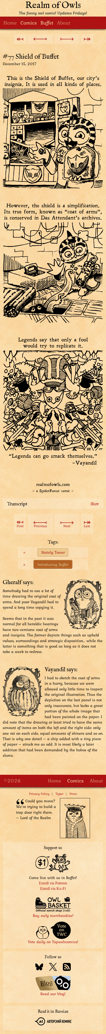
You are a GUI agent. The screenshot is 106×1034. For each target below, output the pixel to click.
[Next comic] (67, 39)
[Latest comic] (87, 39)
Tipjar (59, 793)
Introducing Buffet (53, 564)
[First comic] (20, 39)
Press (73, 793)
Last (87, 526)
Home (10, 22)
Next (66, 526)
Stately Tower (53, 552)
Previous (40, 526)
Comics (28, 22)
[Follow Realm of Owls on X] (53, 967)
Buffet (46, 22)
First (20, 526)
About (63, 22)
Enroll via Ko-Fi (53, 888)
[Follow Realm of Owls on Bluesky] (39, 967)
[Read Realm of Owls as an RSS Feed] (67, 967)
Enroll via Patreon (53, 883)
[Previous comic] (40, 39)
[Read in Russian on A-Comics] (53, 1022)
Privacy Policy (39, 793)
